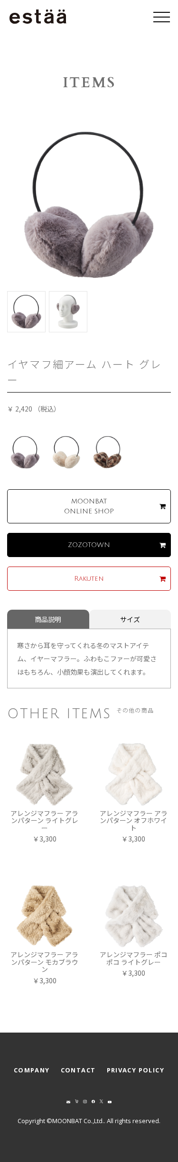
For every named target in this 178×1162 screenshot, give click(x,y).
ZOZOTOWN (89, 545)
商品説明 (48, 619)
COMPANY (32, 1070)
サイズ (130, 619)
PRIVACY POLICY (136, 1070)
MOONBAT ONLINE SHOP (89, 506)
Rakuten (89, 578)
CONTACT (78, 1070)
